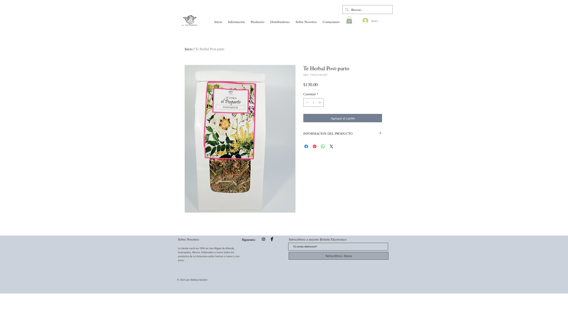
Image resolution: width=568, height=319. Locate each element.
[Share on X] (331, 146)
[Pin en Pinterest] (314, 146)
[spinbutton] (313, 102)
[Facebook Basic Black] (272, 239)
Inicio (189, 49)
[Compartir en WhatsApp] (323, 146)
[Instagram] (263, 239)
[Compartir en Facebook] (306, 146)
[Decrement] (307, 102)
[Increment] (320, 102)
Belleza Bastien (199, 279)
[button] (236, 19)
